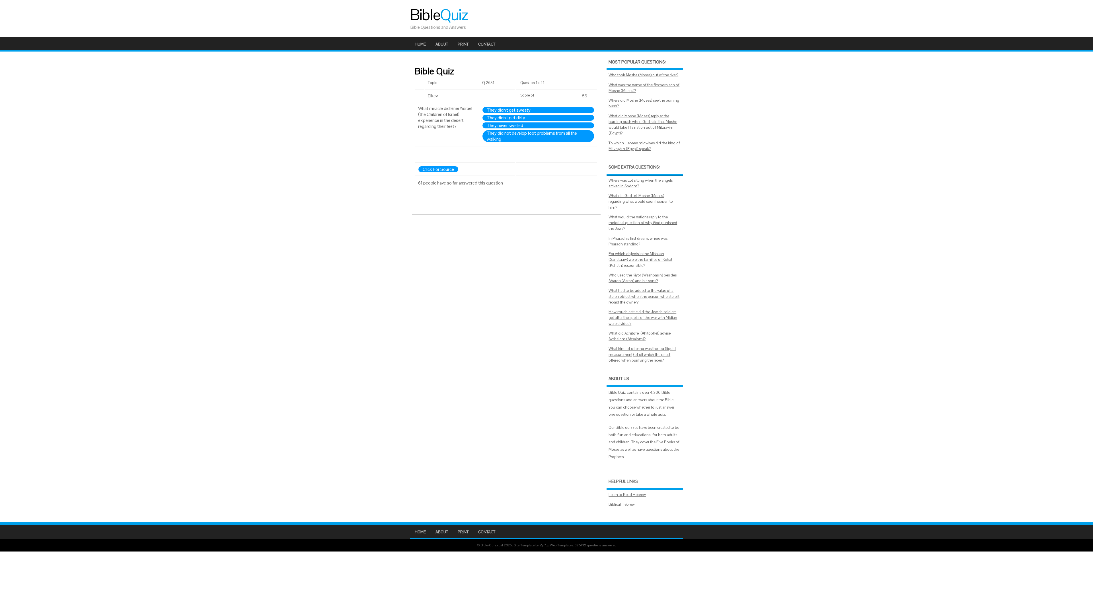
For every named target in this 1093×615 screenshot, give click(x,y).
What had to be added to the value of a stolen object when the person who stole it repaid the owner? (644, 296)
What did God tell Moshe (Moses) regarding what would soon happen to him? (641, 201)
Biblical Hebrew (622, 504)
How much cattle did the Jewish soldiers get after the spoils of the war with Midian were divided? (643, 317)
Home (420, 44)
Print (463, 44)
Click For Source (438, 169)
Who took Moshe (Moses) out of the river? (643, 75)
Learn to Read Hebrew (627, 494)
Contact (486, 44)
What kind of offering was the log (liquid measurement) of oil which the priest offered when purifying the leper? (642, 354)
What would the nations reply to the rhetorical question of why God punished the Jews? (643, 223)
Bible (438, 15)
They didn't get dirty (506, 118)
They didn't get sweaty (509, 110)
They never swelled (505, 125)
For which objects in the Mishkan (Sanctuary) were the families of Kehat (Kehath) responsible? (640, 259)
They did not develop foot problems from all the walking (532, 136)
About (441, 44)
